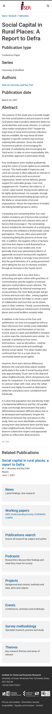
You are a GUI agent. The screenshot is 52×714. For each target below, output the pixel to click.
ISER (7, 514)
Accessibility (7, 705)
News (9, 490)
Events (10, 605)
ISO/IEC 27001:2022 (45, 693)
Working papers (17, 511)
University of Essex (31, 693)
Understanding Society (22, 514)
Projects (11, 581)
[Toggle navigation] (4, 6)
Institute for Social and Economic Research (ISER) (26, 6)
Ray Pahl (28, 85)
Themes (11, 647)
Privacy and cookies (11, 702)
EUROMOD (40, 514)
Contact (39, 705)
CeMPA (9, 517)
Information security (30, 702)
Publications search (20, 535)
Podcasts (12, 556)
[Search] (48, 6)
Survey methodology (20, 626)
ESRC (11, 693)
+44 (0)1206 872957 (11, 685)
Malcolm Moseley (11, 85)
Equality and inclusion (24, 705)
